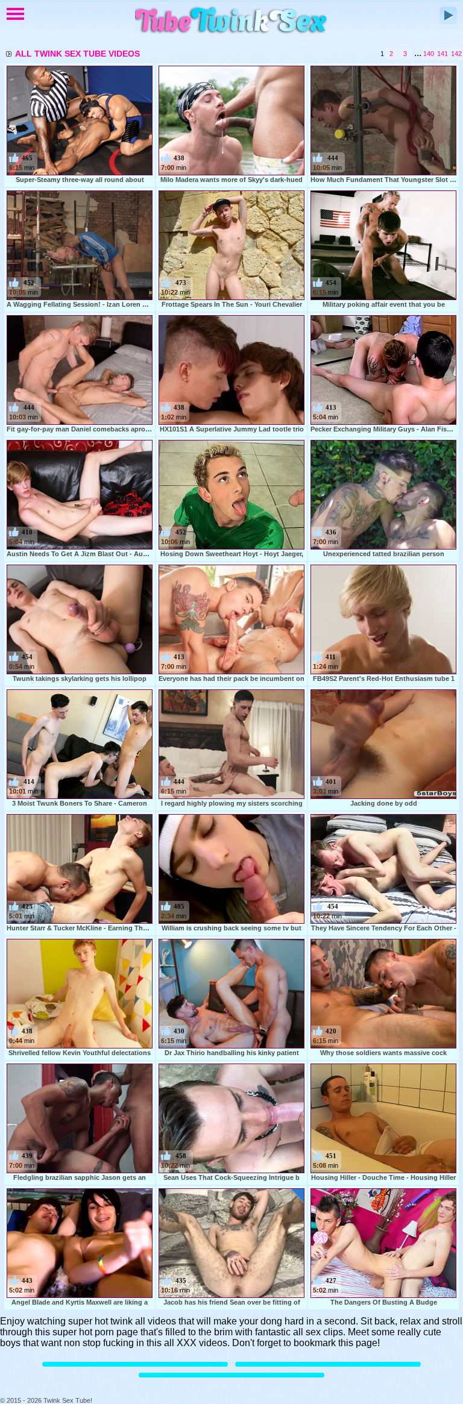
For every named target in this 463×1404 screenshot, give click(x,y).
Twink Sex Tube (231, 21)
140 (428, 53)
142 (456, 53)
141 (442, 53)
